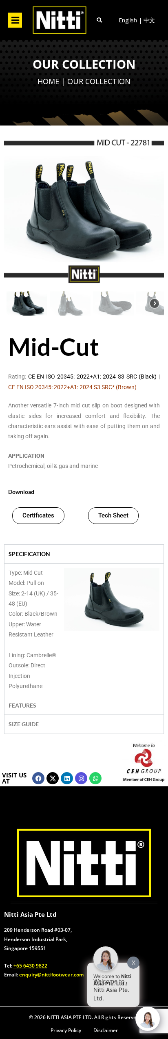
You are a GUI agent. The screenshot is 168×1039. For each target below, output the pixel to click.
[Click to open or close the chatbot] (147, 1019)
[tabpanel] (84, 629)
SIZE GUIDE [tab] (24, 724)
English (128, 20)
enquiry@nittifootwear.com (51, 974)
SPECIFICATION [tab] (29, 553)
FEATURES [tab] (22, 705)
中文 (149, 20)
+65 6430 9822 (30, 965)
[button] (15, 20)
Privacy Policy (66, 1030)
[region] (84, 82)
